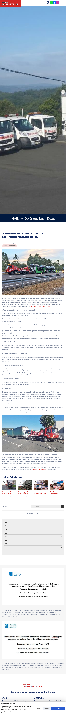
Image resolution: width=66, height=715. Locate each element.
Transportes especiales (9, 245)
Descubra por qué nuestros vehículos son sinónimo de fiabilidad (40, 493)
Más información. (6, 712)
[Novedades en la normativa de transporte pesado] (57, 485)
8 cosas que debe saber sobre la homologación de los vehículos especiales (8, 493)
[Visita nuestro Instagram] (57, 2)
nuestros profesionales (40, 469)
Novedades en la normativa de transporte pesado (55, 493)
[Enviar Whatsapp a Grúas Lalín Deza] (51, 2)
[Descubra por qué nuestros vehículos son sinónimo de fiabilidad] (41, 485)
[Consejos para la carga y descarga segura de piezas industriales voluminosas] (25, 485)
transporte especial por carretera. (40, 306)
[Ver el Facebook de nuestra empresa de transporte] (54, 2)
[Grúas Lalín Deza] (10, 3)
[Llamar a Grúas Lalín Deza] (48, 2)
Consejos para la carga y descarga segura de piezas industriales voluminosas (23, 493)
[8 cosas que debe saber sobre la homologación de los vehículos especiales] (9, 485)
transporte (13, 325)
